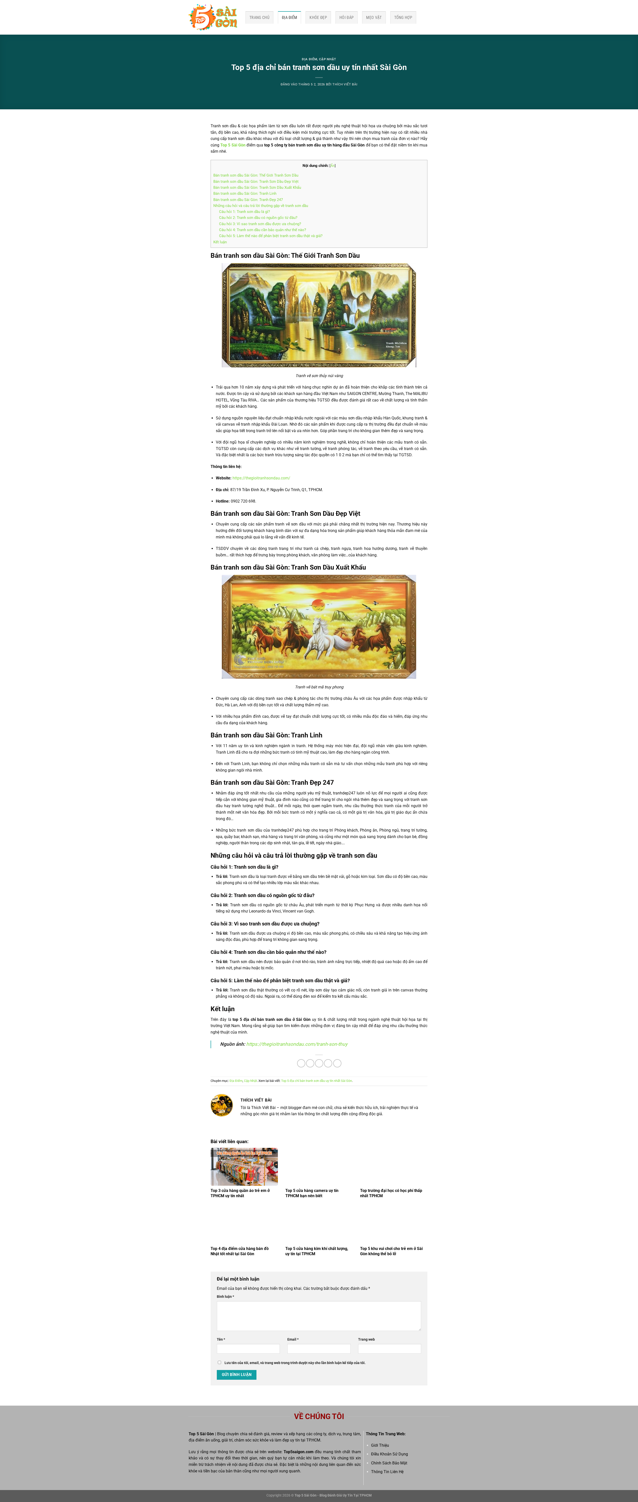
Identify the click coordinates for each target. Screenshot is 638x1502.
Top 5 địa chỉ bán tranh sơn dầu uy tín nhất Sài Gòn (316, 1081)
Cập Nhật (327, 59)
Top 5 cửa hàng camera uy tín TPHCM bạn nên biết (311, 1193)
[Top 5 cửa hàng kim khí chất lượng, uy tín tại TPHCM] (319, 1225)
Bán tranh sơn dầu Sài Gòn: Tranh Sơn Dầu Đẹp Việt (256, 181)
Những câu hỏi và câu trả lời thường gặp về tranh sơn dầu (260, 205)
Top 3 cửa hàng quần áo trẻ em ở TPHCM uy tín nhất (240, 1193)
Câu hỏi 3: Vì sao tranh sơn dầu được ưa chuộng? (260, 224)
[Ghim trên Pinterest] (328, 1063)
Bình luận (225, 1297)
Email (293, 1339)
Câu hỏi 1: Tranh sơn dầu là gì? (244, 211)
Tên (221, 1339)
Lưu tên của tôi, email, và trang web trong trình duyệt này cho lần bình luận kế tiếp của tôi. (295, 1363)
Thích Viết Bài (344, 84)
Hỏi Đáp (346, 17)
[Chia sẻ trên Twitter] (310, 1063)
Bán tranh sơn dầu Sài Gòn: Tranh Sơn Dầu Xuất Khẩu (257, 187)
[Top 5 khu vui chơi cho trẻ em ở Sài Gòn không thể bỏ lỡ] (393, 1225)
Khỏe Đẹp (318, 17)
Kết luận (220, 242)
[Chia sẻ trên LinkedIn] (337, 1063)
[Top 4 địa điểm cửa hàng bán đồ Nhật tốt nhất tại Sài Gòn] (244, 1225)
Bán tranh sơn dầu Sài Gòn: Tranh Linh (244, 193)
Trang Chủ (259, 17)
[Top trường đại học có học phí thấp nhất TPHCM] (393, 1167)
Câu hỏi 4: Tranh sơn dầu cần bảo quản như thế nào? (262, 230)
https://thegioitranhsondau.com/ (261, 478)
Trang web (366, 1339)
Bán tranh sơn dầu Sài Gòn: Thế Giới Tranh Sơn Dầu (255, 175)
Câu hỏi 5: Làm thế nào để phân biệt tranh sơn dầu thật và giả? (270, 236)
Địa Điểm (289, 17)
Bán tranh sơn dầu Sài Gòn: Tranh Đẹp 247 (248, 199)
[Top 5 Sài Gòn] (213, 17)
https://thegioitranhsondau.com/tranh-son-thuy (296, 1044)
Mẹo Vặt (374, 17)
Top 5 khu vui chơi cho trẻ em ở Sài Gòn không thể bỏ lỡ (391, 1251)
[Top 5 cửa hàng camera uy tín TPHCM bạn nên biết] (319, 1167)
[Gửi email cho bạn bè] (319, 1063)
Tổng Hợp (403, 17)
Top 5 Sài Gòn (232, 145)
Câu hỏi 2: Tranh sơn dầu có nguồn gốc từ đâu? (258, 217)
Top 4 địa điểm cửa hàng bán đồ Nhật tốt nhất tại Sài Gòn (240, 1251)
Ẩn (332, 166)
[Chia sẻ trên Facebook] (301, 1063)
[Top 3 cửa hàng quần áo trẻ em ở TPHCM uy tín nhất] (244, 1167)
